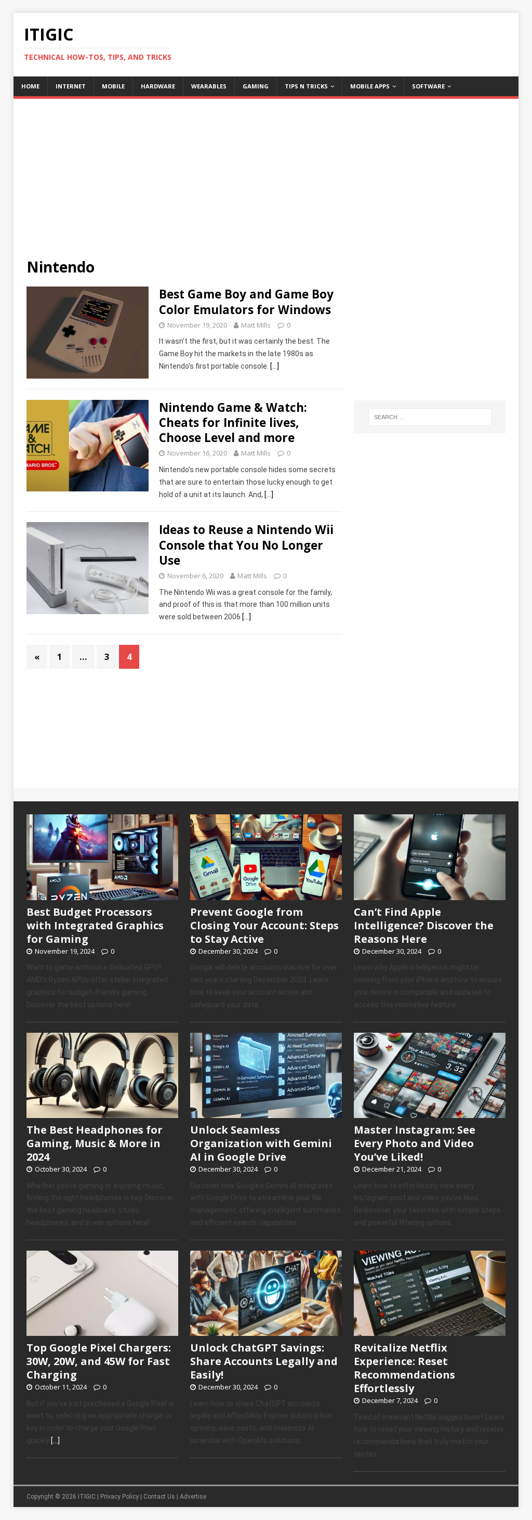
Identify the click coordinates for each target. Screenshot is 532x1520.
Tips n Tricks (306, 86)
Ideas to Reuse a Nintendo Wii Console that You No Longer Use (246, 545)
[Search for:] (430, 417)
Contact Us (159, 1496)
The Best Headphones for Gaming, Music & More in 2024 (94, 1143)
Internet (71, 86)
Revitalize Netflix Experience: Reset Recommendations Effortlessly (404, 1368)
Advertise (193, 1496)
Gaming (256, 86)
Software (428, 86)
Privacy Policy (119, 1496)
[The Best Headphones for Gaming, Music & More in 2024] (102, 1112)
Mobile (113, 86)
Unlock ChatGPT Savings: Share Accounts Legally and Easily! (264, 1361)
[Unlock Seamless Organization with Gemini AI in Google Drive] (266, 1112)
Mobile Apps (370, 86)
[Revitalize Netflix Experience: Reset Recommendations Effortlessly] (430, 1330)
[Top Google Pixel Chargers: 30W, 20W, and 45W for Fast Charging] (102, 1330)
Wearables (209, 86)
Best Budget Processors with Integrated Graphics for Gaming (95, 925)
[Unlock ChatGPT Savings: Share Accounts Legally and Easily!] (266, 1330)
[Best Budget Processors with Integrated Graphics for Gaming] (102, 894)
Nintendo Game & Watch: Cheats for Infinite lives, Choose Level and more (233, 422)
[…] (274, 366)
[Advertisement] (266, 171)
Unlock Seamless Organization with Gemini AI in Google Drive (261, 1143)
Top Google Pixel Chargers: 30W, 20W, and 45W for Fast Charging (98, 1361)
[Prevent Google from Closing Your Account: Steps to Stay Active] (266, 894)
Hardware (158, 86)
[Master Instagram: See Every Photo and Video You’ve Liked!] (430, 1112)
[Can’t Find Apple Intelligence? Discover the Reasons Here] (430, 894)
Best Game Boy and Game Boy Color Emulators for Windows (246, 301)
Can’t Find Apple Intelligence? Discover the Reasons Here (424, 925)
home (30, 86)
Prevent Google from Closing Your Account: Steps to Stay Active (264, 925)
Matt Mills (256, 325)
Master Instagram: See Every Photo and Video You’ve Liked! (414, 1143)
